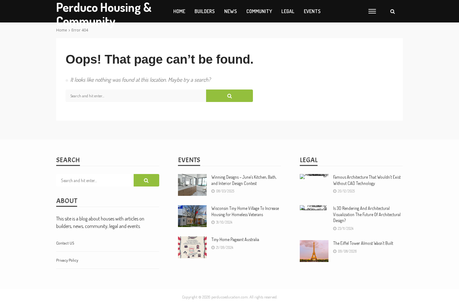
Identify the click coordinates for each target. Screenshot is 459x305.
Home (179, 11)
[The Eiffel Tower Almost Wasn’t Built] (314, 251)
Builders (205, 11)
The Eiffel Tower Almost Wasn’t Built (363, 243)
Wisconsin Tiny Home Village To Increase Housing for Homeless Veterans (245, 211)
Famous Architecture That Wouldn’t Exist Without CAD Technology (367, 180)
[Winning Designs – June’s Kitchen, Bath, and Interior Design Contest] (192, 185)
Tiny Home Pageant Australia (235, 239)
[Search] (392, 11)
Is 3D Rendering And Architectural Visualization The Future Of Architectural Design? (367, 214)
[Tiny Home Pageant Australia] (192, 247)
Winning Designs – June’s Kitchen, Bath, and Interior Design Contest (243, 180)
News (230, 11)
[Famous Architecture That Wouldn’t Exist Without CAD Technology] (314, 176)
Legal (287, 11)
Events (312, 11)
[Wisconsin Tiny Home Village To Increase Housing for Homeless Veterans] (192, 216)
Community (259, 11)
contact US (65, 242)
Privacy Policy (67, 260)
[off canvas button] (372, 11)
